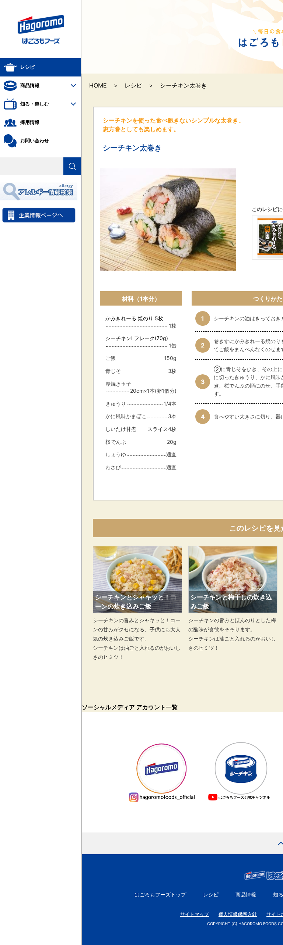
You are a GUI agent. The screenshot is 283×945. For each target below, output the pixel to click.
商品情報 (245, 894)
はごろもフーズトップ (160, 894)
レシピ (133, 85)
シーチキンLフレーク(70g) (136, 338)
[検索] (72, 166)
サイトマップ (194, 914)
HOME (98, 85)
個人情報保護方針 (238, 914)
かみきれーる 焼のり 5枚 (136, 318)
